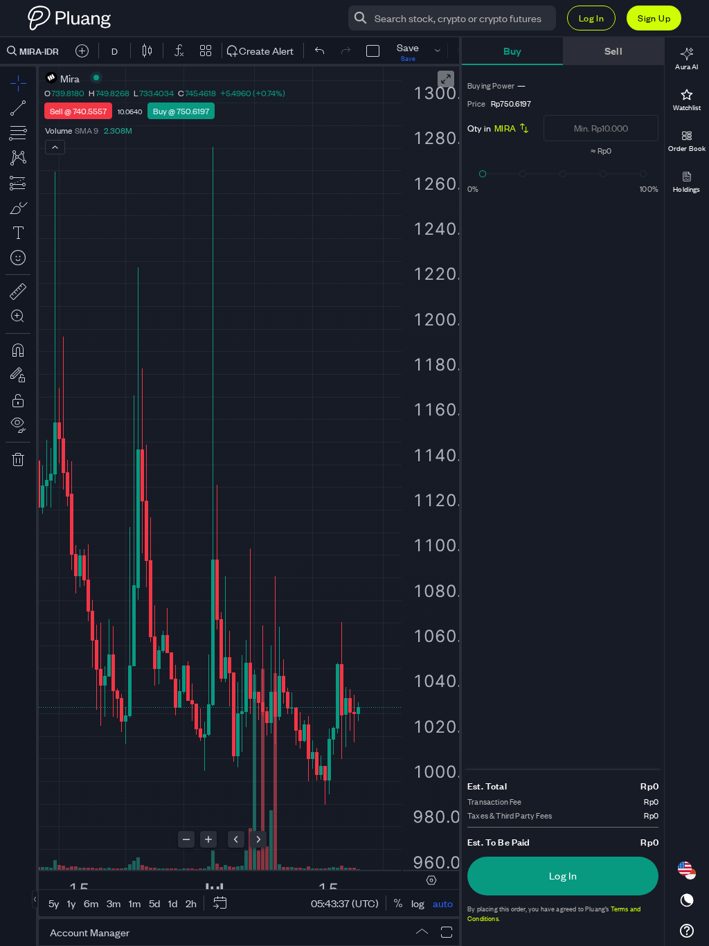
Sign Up (654, 17)
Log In (591, 17)
